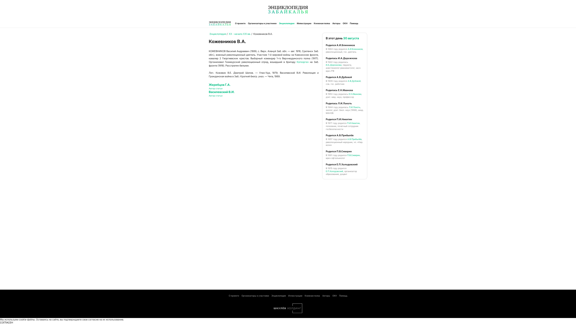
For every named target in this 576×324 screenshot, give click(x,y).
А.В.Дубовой (354, 81)
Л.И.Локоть (354, 107)
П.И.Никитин (353, 123)
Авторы (336, 23)
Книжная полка (322, 23)
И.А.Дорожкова (334, 65)
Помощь (354, 23)
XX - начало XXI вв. (240, 33)
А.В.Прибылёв (354, 139)
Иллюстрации (304, 23)
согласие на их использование (105, 319)
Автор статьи (215, 88)
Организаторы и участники (262, 23)
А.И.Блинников (355, 49)
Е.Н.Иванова (355, 94)
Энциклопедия (286, 23)
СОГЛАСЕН (6, 322)
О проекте (240, 23)
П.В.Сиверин (353, 155)
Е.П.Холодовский (334, 171)
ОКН (345, 23)
